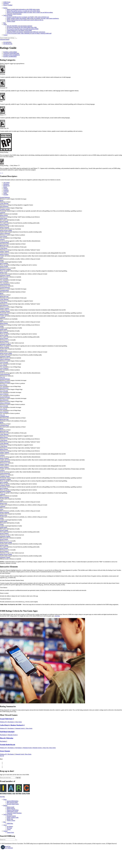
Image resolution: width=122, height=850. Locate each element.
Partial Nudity (3, 218)
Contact (5, 35)
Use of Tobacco (4, 281)
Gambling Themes (5, 209)
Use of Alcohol (4, 278)
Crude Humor (3, 248)
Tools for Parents (7, 15)
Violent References (5, 284)
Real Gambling (4, 263)
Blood (1, 200)
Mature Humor (4, 215)
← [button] (0, 172)
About (5, 24)
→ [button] (2, 172)
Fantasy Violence (4, 251)
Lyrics (1, 257)
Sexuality (5, 194)
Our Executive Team (22, 29)
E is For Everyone (29, 33)
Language (6, 191)
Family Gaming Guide (33, 18)
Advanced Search (4, 39)
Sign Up (18, 777)
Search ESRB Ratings (12, 801)
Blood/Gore (6, 185)
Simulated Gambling (5, 269)
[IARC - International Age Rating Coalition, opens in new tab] (15, 794)
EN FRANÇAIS (7, 43)
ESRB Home (6, 2)
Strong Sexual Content (6, 230)
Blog (4, 23)
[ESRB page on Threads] (1, 842)
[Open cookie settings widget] (3, 847)
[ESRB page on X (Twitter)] (3, 842)
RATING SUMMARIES (10, 56)
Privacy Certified (7, 5)
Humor (5, 187)
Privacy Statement (8, 848)
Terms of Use (6, 846)
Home (5, 799)
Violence (5, 188)
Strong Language (4, 227)
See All (2, 755)
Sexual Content (4, 221)
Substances (6, 184)
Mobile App (25, 20)
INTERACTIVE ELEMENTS (11, 55)
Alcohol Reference (5, 197)
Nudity (5, 193)
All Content (6, 182)
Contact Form (10, 832)
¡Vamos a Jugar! (11, 21)
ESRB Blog (10, 823)
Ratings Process (23, 11)
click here (57, 616)
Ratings (5, 8)
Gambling (6, 190)
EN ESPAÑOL (7, 42)
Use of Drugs (3, 236)
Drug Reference (4, 206)
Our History (22, 27)
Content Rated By (19, 30)
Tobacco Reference (5, 233)
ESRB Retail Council (12, 811)
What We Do (19, 26)
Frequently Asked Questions (14, 14)
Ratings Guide (23, 9)
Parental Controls (28, 17)
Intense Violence (4, 254)
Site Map (2, 796)
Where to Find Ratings (30, 12)
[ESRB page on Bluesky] (5, 842)
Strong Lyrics (3, 272)
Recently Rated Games (13, 804)
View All (2, 377)
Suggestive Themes (5, 275)
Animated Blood (4, 242)
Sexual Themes (4, 266)
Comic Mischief (4, 203)
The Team (9, 828)
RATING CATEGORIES (10, 52)
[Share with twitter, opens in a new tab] (4, 766)
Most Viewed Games (12, 802)
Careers (9, 829)
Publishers (6, 3)
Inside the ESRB (26, 32)
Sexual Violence (4, 224)
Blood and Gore (4, 245)
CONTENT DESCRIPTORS (11, 53)
